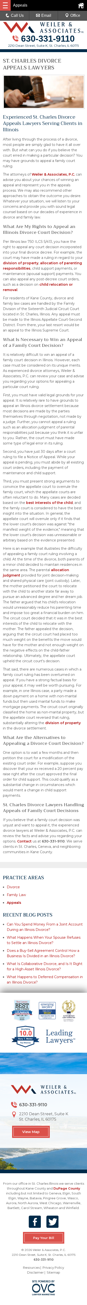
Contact (24, 841)
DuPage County (66, 1188)
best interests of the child (49, 503)
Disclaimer (35, 1272)
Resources (31, 1267)
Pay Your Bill (43, 1238)
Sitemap (53, 1272)
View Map (31, 1132)
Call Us (17, 15)
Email (46, 15)
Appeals (14, 902)
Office (75, 15)
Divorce (13, 887)
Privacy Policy (53, 1267)
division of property (20, 263)
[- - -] (5, 5)
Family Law (16, 895)
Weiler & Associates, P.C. (53, 174)
